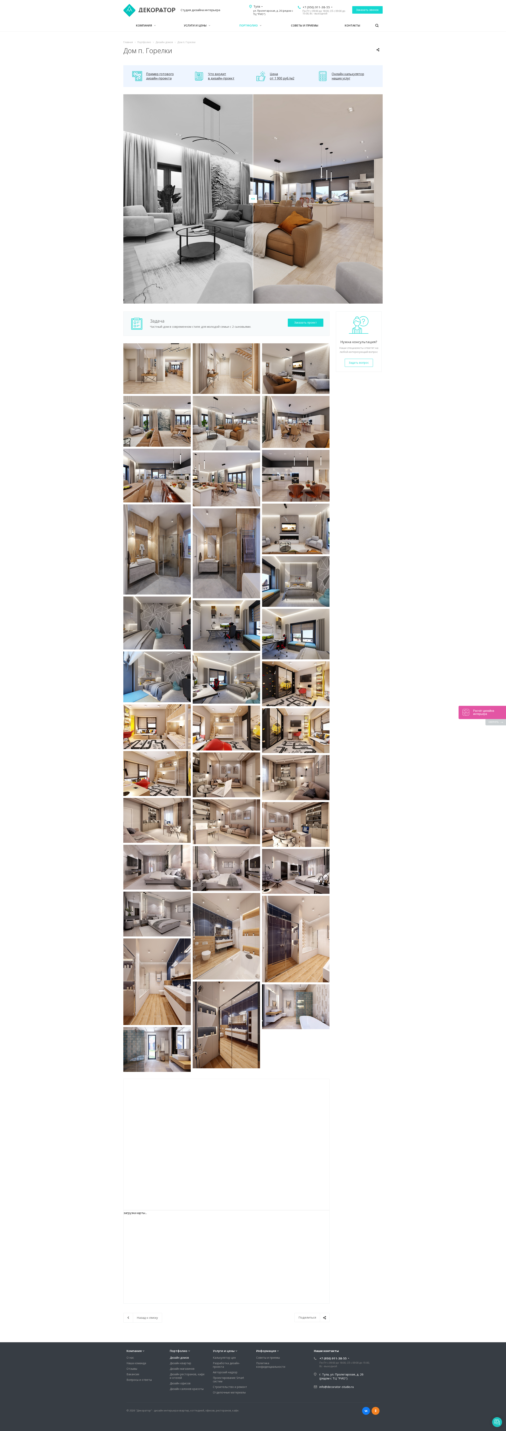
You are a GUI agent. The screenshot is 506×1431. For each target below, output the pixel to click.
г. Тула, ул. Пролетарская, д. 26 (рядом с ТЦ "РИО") (341, 1376)
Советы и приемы (304, 25)
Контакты (352, 25)
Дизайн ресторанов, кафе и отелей (187, 1376)
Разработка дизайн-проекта (226, 1365)
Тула (256, 6)
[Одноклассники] (376, 1411)
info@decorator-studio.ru (336, 1387)
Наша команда (136, 1363)
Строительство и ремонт (230, 1387)
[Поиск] (377, 25)
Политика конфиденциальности (270, 1365)
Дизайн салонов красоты (187, 1389)
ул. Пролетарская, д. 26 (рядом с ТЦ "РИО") (273, 12)
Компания (144, 25)
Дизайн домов (179, 1357)
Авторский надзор (225, 1372)
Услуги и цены (195, 25)
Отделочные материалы (229, 1392)
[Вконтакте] (366, 1411)
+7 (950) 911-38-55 (316, 7)
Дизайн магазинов (182, 1369)
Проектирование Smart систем (228, 1379)
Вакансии (132, 1374)
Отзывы (131, 1369)
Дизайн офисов (180, 1383)
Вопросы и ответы (139, 1380)
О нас (130, 1357)
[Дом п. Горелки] (157, 368)
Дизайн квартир (180, 1363)
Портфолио (249, 25)
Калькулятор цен (224, 1357)
